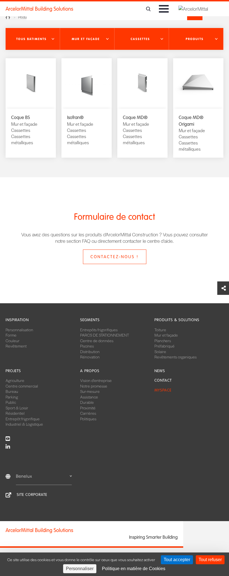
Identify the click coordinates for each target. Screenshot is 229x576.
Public (11, 402)
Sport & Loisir (17, 408)
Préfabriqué (164, 346)
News (159, 371)
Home (8, 17)
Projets (13, 371)
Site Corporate (32, 494)
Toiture (160, 329)
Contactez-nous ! (114, 256)
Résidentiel (15, 413)
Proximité (88, 408)
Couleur (13, 340)
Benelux (24, 476)
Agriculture (15, 380)
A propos (89, 371)
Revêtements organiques (175, 357)
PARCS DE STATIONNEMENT (104, 335)
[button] (33, 39)
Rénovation (90, 357)
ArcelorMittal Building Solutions (39, 9)
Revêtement (16, 346)
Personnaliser (80, 568)
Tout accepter (177, 559)
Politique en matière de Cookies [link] (133, 568)
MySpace (162, 390)
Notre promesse (93, 386)
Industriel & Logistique (24, 424)
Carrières (88, 413)
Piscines (87, 346)
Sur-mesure (90, 391)
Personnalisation (19, 329)
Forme (11, 335)
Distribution (90, 351)
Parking (12, 397)
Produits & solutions (176, 320)
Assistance (89, 397)
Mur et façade (166, 335)
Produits (24, 17)
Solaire (160, 351)
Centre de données (96, 340)
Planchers (162, 340)
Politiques (88, 418)
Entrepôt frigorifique (23, 418)
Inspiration (17, 320)
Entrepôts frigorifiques (99, 329)
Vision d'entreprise (96, 380)
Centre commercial (22, 386)
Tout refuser (210, 559)
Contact (163, 380)
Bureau (12, 391)
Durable (87, 402)
